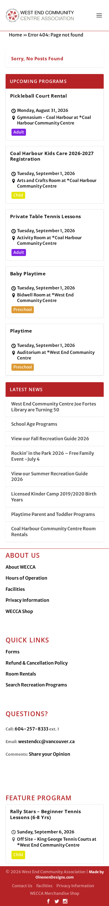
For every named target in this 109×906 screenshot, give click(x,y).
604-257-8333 (31, 729)
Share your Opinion (49, 754)
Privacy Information (27, 600)
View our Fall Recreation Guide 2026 (50, 438)
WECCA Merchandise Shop (54, 893)
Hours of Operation (26, 578)
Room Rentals (21, 674)
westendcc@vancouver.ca (46, 741)
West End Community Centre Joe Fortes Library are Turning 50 (53, 406)
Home (15, 35)
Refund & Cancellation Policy (37, 663)
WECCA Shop (19, 611)
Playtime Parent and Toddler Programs (53, 514)
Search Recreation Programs (36, 685)
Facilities (15, 589)
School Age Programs (34, 424)
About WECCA (20, 567)
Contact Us (22, 885)
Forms (13, 651)
